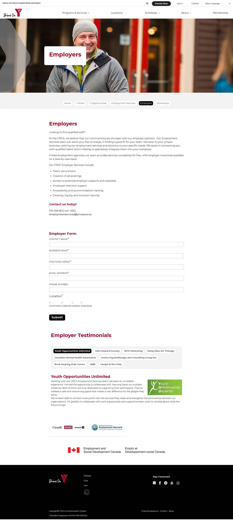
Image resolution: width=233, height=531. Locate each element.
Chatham (55, 306)
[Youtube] (172, 483)
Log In (180, 3)
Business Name (58, 250)
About (185, 12)
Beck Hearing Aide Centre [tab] (70, 364)
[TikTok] (178, 483)
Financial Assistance (149, 511)
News (171, 511)
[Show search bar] (147, 3)
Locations (117, 12)
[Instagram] (154, 483)
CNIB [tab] (92, 364)
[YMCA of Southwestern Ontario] (13, 13)
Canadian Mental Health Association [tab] (75, 357)
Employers (146, 103)
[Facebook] (160, 483)
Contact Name (58, 239)
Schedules (151, 12)
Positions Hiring (59, 262)
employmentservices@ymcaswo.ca (70, 214)
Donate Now (161, 3)
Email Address (58, 273)
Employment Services (123, 103)
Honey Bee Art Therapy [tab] (160, 351)
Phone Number (58, 284)
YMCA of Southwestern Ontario (21, 3)
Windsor (86, 306)
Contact (163, 511)
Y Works (80, 103)
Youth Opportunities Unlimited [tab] (72, 351)
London (66, 306)
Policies (87, 476)
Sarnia (76, 306)
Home (67, 103)
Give (86, 481)
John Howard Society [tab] (107, 351)
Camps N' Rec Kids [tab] (111, 364)
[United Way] (94, 492)
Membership (221, 12)
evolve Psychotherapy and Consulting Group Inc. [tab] (129, 357)
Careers (195, 3)
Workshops (163, 103)
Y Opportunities (98, 103)
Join (86, 485)
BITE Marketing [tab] (133, 351)
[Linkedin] (166, 483)
